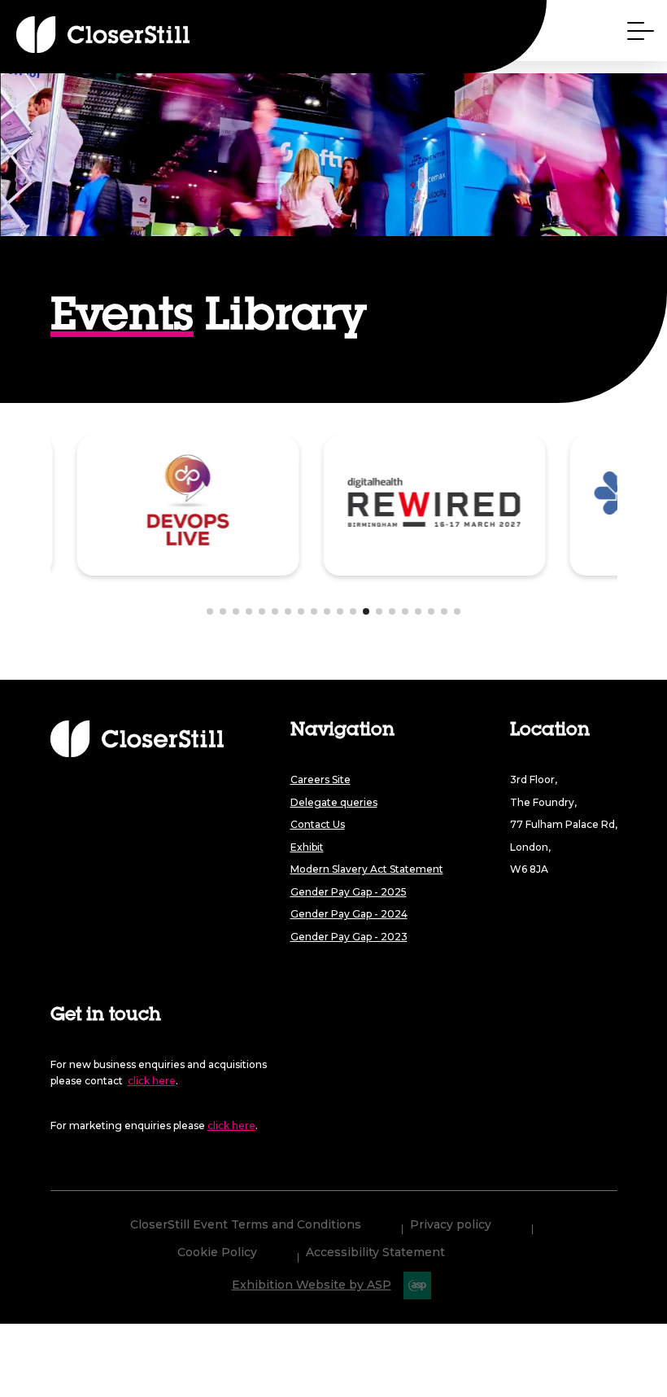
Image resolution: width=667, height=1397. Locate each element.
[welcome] (73, 34)
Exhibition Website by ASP (311, 1284)
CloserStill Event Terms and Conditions (245, 1225)
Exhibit (307, 847)
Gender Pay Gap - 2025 (348, 892)
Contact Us (317, 824)
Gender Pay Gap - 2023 (349, 937)
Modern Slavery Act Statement (366, 869)
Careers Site (320, 779)
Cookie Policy (217, 1252)
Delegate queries (333, 802)
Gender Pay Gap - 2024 (349, 914)
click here (152, 1081)
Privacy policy (450, 1225)
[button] (210, 611)
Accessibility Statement (375, 1252)
